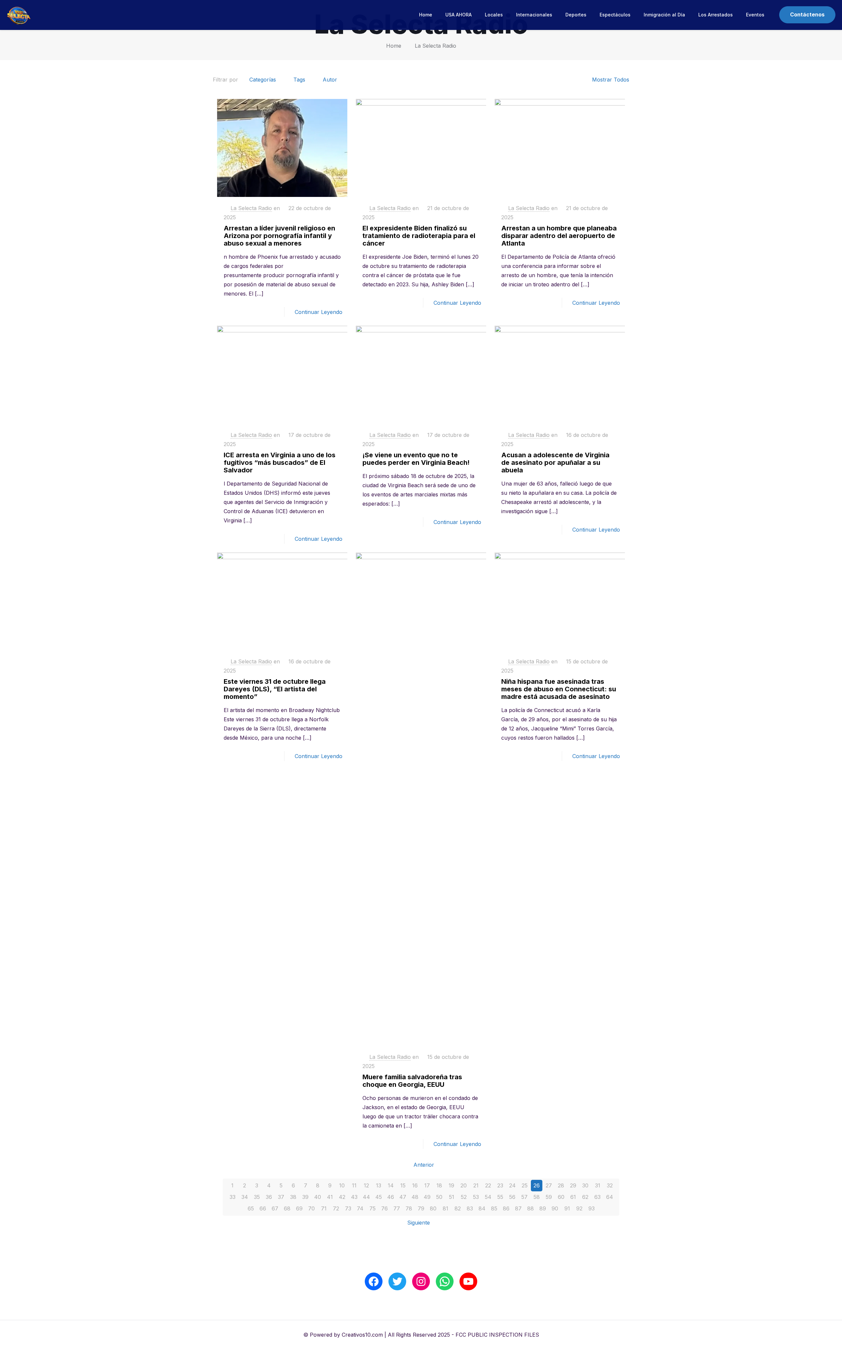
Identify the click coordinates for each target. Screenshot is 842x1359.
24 (512, 1185)
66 (263, 1208)
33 (232, 1197)
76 (384, 1208)
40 (317, 1197)
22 (488, 1185)
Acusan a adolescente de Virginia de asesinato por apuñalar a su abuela (555, 462)
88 (530, 1208)
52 (464, 1197)
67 (275, 1208)
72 (336, 1208)
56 (512, 1197)
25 (525, 1185)
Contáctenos (807, 14)
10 (342, 1185)
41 (330, 1197)
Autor (330, 79)
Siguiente (418, 1222)
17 (427, 1185)
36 (269, 1197)
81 (445, 1208)
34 (244, 1197)
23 (500, 1185)
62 (585, 1197)
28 (561, 1185)
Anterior (423, 1164)
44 (366, 1197)
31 (597, 1185)
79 (421, 1208)
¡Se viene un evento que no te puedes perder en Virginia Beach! (416, 458)
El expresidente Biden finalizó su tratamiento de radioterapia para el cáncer (418, 235)
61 (573, 1197)
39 (305, 1197)
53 (476, 1197)
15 (403, 1185)
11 (354, 1185)
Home (393, 45)
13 (378, 1185)
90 (555, 1208)
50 (439, 1197)
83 (470, 1208)
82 (458, 1208)
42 (342, 1197)
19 (451, 1185)
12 (366, 1185)
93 (591, 1208)
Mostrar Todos (610, 79)
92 (579, 1208)
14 (391, 1185)
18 (439, 1185)
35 (257, 1197)
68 (287, 1208)
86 (506, 1208)
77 (396, 1208)
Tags (299, 79)
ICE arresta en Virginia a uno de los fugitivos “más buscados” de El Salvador (279, 462)
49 (427, 1197)
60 (561, 1197)
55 (500, 1197)
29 (573, 1185)
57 (524, 1197)
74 (360, 1208)
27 (549, 1185)
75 (372, 1208)
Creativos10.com (362, 1334)
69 (299, 1208)
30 (585, 1185)
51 (451, 1197)
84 (482, 1208)
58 (536, 1197)
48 (414, 1197)
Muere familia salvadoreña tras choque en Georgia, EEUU (412, 1080)
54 (488, 1197)
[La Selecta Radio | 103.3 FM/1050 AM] (19, 15)
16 (415, 1185)
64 (609, 1197)
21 (476, 1185)
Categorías (262, 79)
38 (293, 1197)
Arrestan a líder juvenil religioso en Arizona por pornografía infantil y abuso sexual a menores (279, 235)
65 (251, 1208)
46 (390, 1197)
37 (281, 1197)
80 (433, 1208)
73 (348, 1208)
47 (402, 1197)
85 (494, 1208)
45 (378, 1197)
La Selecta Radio (435, 45)
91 (567, 1208)
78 (409, 1208)
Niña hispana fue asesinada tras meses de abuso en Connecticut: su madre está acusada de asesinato (558, 689)
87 (518, 1208)
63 (597, 1197)
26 (536, 1185)
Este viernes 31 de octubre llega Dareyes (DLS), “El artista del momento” (275, 689)
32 (610, 1185)
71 (324, 1208)
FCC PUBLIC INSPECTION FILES (497, 1334)
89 (542, 1208)
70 (311, 1208)
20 (463, 1185)
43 (354, 1197)
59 (549, 1197)
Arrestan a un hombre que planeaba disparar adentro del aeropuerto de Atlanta (559, 235)
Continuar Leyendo (318, 312)
